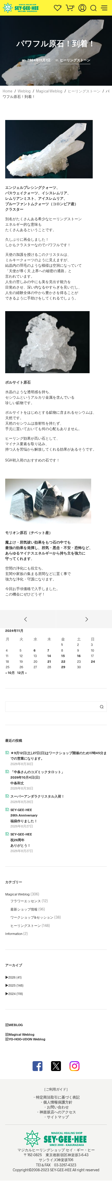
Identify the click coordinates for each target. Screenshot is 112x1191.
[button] (57, 6)
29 (63, 667)
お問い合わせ (58, 1107)
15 (63, 656)
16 (78, 656)
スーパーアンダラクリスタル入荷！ (37, 796)
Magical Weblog (17, 894)
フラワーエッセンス (25, 901)
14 (49, 656)
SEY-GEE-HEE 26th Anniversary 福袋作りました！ (24, 815)
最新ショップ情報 (24, 909)
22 (63, 661)
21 (49, 661)
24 (93, 661)
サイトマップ (58, 1117)
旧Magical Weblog (19, 1034)
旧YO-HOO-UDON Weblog (25, 1039)
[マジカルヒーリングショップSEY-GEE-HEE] (56, 1066)
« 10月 (10, 673)
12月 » (22, 673)
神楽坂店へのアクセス (58, 1112)
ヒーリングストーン (75, 60)
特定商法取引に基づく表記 (58, 1097)
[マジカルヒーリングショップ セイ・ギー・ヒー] (37, 1066)
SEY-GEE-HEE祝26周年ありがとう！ (21, 839)
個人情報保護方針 (57, 1102)
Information (13, 934)
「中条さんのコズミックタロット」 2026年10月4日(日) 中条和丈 (37, 777)
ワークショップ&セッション (31, 917)
